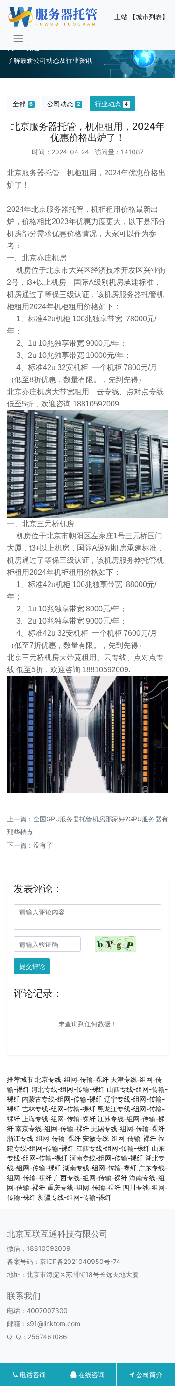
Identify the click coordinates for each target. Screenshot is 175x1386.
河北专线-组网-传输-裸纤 (68, 1089)
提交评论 (32, 966)
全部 (23, 104)
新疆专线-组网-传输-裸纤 (75, 1197)
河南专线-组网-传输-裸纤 (106, 1158)
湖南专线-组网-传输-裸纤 (100, 1168)
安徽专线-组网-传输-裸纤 (119, 1138)
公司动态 (63, 104)
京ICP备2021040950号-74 (80, 1261)
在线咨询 (91, 1375)
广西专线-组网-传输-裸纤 (90, 1178)
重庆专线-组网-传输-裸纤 (84, 1187)
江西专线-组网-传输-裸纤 (113, 1148)
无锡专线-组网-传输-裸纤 (128, 1128)
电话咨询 (32, 1375)
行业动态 (111, 104)
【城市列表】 (148, 17)
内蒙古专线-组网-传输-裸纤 (62, 1099)
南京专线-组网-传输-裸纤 (52, 1128)
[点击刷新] (115, 944)
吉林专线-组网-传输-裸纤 (59, 1109)
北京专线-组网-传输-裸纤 (72, 1079)
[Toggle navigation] (18, 38)
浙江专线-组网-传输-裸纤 (44, 1138)
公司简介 (148, 1375)
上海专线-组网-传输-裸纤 (59, 1119)
